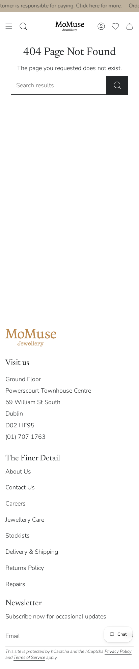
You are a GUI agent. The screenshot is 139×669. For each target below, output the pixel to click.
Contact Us (20, 487)
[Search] (117, 85)
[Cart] (129, 26)
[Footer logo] (30, 337)
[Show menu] (9, 26)
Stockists (17, 535)
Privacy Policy (118, 651)
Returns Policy (24, 568)
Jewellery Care (24, 520)
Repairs (15, 584)
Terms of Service (29, 658)
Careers (15, 503)
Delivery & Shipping (31, 552)
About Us (18, 471)
